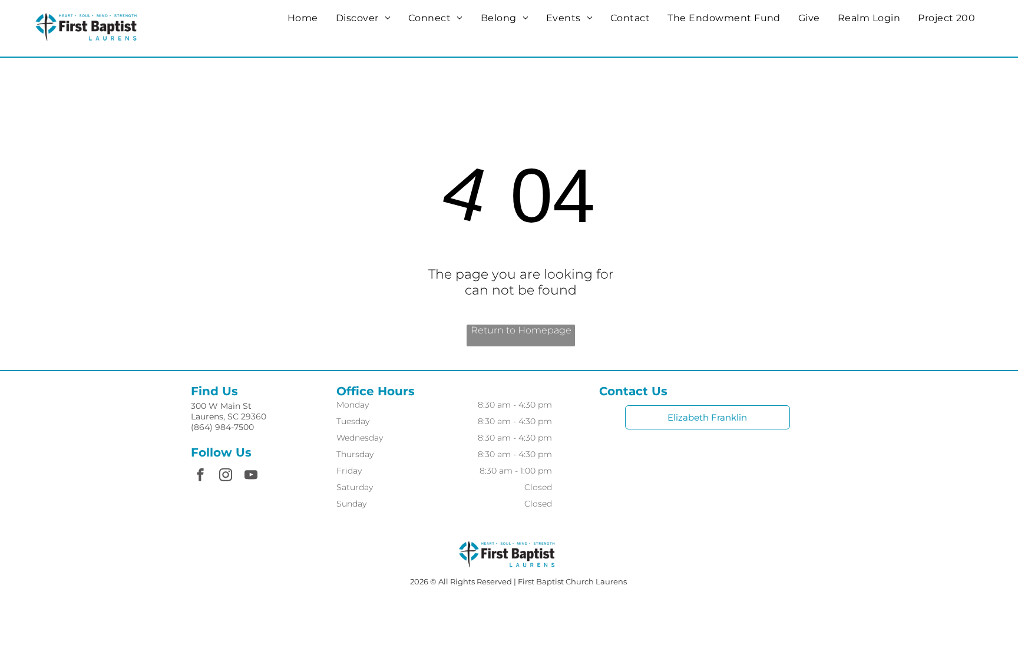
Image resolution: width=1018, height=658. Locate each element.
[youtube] (251, 476)
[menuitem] (303, 18)
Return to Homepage (521, 330)
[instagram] (225, 476)
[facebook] (200, 476)
